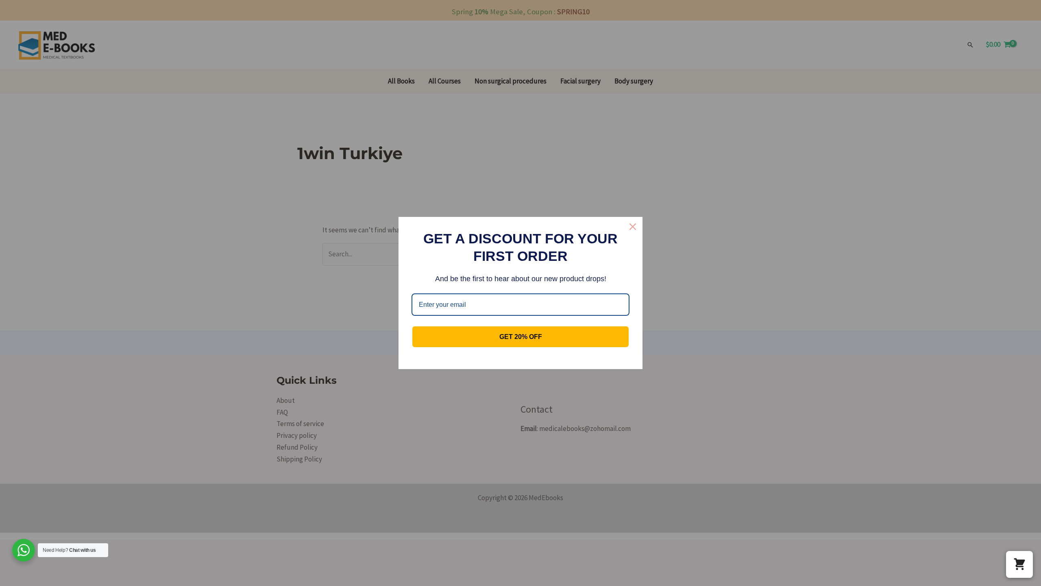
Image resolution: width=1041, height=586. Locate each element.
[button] (1019, 564)
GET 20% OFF (520, 336)
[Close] (632, 226)
